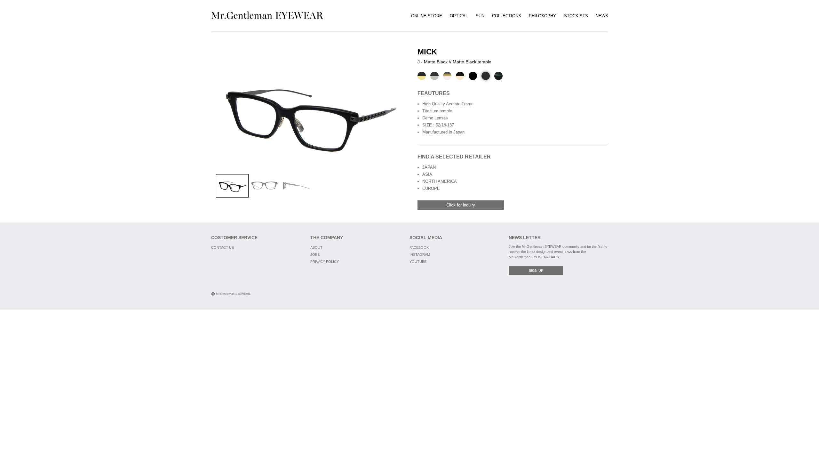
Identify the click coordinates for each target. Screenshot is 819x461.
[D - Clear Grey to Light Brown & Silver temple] (447, 76)
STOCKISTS (576, 15)
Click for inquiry (460, 205)
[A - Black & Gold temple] (421, 76)
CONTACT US (222, 247)
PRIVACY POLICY (324, 261)
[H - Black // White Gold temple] (460, 76)
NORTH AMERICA (439, 181)
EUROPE (431, 188)
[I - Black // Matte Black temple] (473, 76)
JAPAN (429, 167)
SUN (480, 15)
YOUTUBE (418, 261)
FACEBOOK (419, 247)
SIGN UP (536, 270)
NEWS (602, 15)
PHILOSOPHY (542, 15)
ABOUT (316, 247)
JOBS (315, 254)
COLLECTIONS (506, 15)
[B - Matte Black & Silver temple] (434, 76)
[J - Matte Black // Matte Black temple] (485, 76)
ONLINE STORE (426, 15)
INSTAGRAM (420, 254)
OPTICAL (459, 15)
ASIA (427, 174)
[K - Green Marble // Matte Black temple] (498, 76)
